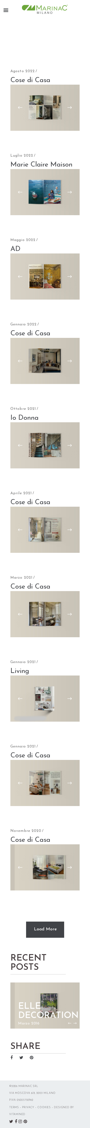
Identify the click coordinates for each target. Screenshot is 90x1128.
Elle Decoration (44, 1011)
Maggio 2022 (23, 240)
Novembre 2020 (26, 831)
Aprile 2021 (21, 493)
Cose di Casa (30, 80)
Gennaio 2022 (23, 324)
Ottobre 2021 (23, 409)
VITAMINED (17, 1114)
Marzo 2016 (24, 1023)
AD (15, 249)
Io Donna (24, 418)
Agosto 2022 (22, 71)
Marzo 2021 (21, 578)
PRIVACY (28, 1107)
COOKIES (44, 1107)
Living (19, 671)
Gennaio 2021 (23, 662)
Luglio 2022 (21, 156)
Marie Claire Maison (41, 164)
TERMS (14, 1107)
